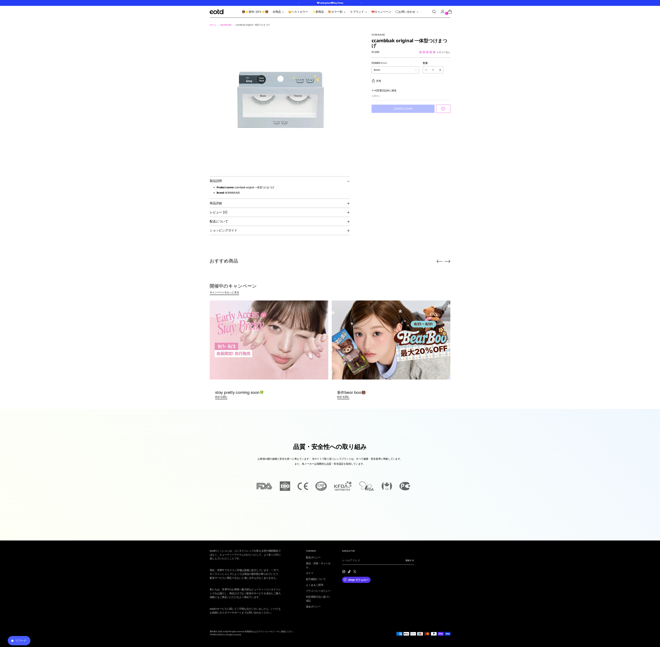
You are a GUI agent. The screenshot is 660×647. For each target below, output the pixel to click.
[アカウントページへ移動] (441, 11)
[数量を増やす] (440, 69)
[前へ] (298, 3)
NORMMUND (378, 34)
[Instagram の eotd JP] (344, 572)
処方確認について (316, 579)
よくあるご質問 (314, 585)
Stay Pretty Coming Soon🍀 (239, 392)
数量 (425, 63)
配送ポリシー (313, 557)
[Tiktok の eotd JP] (350, 572)
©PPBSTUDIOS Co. (217, 634)
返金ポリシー (313, 606)
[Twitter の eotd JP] (355, 572)
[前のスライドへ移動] (439, 261)
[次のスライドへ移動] (447, 261)
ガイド (309, 573)
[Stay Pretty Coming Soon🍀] (269, 340)
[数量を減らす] (426, 69)
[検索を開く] (434, 11)
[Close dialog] (82, 493)
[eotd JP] (216, 11)
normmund (225, 24)
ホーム (213, 24)
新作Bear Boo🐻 (351, 392)
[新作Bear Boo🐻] (391, 340)
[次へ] (361, 3)
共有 (378, 81)
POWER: (379, 63)
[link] (43, 542)
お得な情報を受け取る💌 (43, 637)
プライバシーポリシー (318, 591)
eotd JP (225, 631)
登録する (409, 560)
